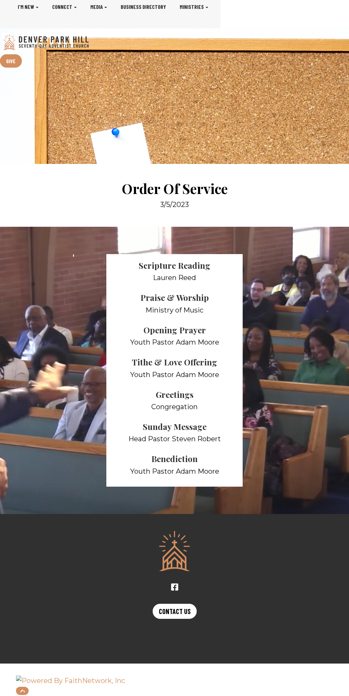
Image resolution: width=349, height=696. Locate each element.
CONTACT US (175, 611)
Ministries (192, 6)
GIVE (11, 61)
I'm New (26, 6)
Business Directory (143, 6)
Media (96, 6)
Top (22, 691)
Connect (62, 6)
